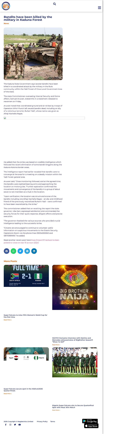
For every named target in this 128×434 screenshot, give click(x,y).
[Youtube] (20, 425)
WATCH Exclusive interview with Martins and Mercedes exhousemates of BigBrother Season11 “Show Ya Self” (72, 340)
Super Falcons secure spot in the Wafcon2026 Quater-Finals (23, 390)
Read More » (8, 320)
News (6, 23)
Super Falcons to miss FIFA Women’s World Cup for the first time (25, 316)
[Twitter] (15, 425)
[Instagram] (10, 425)
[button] (54, 4)
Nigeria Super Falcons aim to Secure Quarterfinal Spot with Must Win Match (73, 406)
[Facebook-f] (6, 425)
